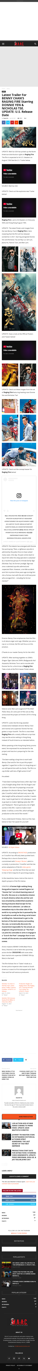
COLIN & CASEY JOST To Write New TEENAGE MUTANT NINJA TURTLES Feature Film (27, 1074)
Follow (33, 1200)
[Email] (21, 122)
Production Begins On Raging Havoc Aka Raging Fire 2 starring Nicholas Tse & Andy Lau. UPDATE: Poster (26, 987)
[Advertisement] (19, 21)
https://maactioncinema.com (19, 1100)
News (8, 88)
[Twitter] (8, 122)
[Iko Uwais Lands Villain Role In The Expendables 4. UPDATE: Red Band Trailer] (6, 1265)
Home (3, 88)
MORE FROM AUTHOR (26, 1117)
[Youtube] (29, 1358)
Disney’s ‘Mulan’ (21, 861)
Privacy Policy (10, 1365)
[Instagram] (14, 1358)
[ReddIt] (16, 122)
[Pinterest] (12, 122)
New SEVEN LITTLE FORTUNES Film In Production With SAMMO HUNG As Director (8, 1075)
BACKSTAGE (22, 852)
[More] (26, 1060)
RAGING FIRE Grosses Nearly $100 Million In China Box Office (8, 1000)
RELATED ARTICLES (11, 1117)
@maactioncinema (19, 1233)
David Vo (6, 118)
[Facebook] (4, 122)
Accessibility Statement (24, 1365)
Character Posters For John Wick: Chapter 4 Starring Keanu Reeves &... (24, 1274)
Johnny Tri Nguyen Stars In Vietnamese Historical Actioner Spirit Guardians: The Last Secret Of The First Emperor (23, 1140)
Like (34, 1196)
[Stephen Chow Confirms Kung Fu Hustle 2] (6, 1284)
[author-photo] (19, 1095)
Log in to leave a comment (19, 1176)
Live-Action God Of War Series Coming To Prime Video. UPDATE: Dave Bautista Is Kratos (22, 1126)
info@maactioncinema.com (22, 1346)
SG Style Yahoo (14, 847)
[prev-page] (3, 1164)
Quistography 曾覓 (22, 541)
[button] (3, 43)
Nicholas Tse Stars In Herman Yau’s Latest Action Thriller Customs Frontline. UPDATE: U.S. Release (9, 987)
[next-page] (6, 1164)
